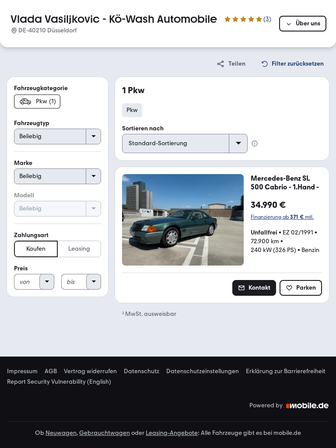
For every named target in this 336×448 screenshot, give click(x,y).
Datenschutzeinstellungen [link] (202, 371)
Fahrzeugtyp (31, 123)
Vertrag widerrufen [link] (90, 371)
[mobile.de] (307, 405)
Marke (23, 163)
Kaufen (36, 248)
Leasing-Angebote (172, 433)
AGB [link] (51, 371)
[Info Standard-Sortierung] (254, 143)
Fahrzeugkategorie (41, 88)
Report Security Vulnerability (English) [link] (59, 381)
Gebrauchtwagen (104, 433)
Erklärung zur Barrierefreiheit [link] (286, 371)
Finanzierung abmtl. (282, 217)
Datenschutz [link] (141, 371)
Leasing (79, 248)
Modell (24, 195)
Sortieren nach (143, 128)
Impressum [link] (22, 371)
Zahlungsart (31, 235)
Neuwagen (61, 433)
